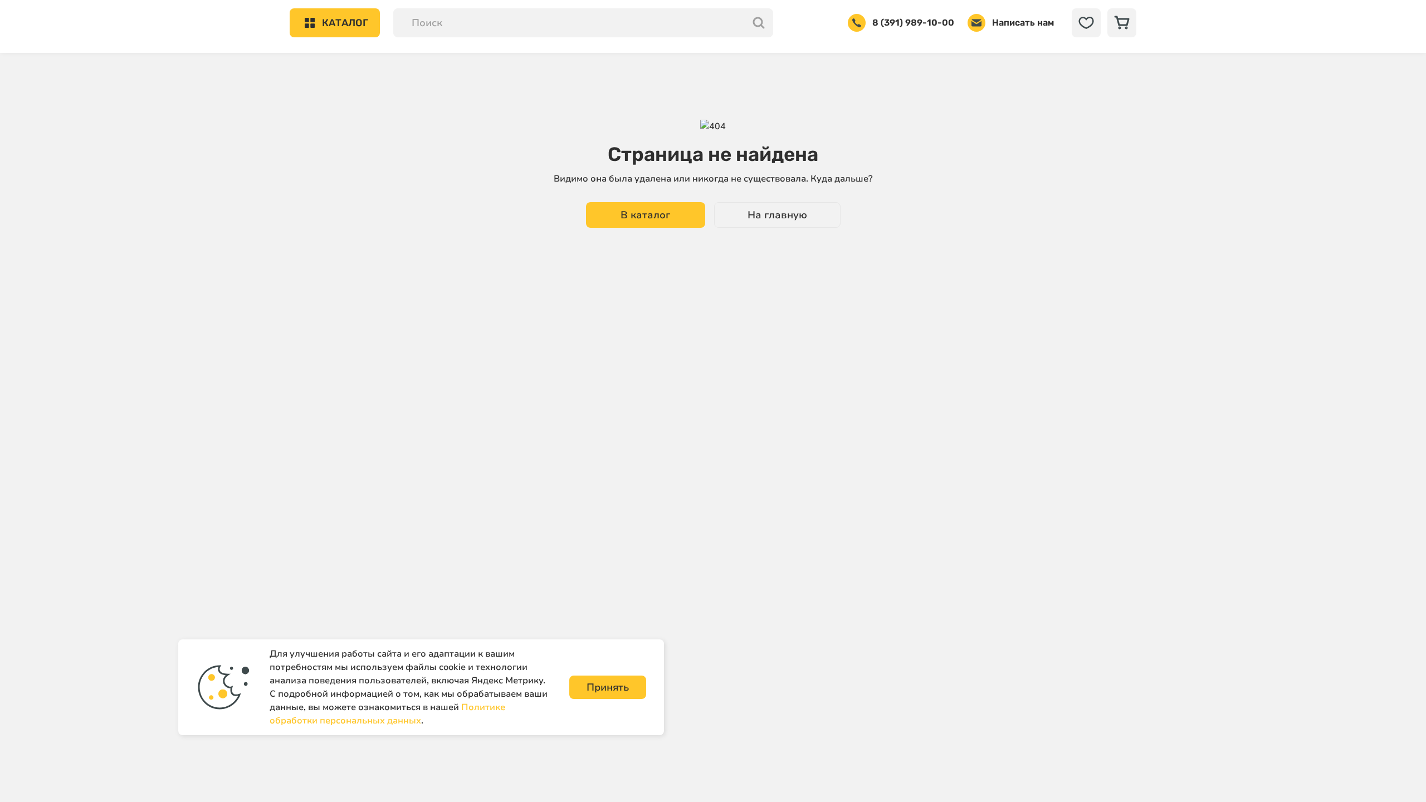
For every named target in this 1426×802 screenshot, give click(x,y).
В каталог (645, 215)
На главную (777, 215)
